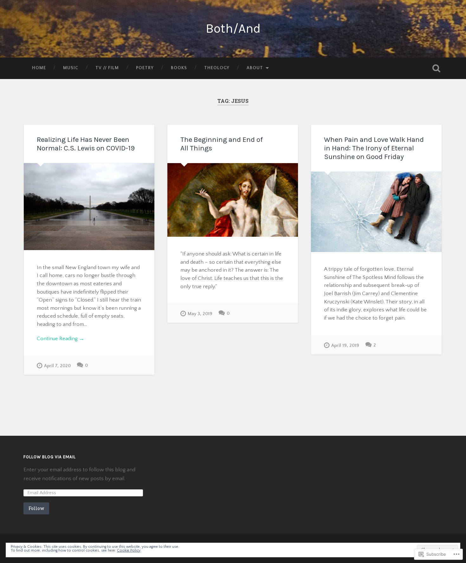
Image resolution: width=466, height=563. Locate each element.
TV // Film (107, 67)
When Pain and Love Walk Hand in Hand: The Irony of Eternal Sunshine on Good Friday (374, 148)
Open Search (436, 68)
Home (39, 67)
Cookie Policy (128, 550)
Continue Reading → (60, 338)
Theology (217, 67)
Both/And (233, 28)
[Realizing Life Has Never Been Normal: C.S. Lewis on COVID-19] (89, 206)
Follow (36, 508)
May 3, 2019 (200, 313)
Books (179, 67)
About (255, 67)
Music (70, 67)
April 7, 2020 (57, 365)
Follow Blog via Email (49, 456)
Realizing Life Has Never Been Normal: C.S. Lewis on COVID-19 (86, 143)
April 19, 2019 (345, 345)
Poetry (145, 67)
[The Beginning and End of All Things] (232, 200)
